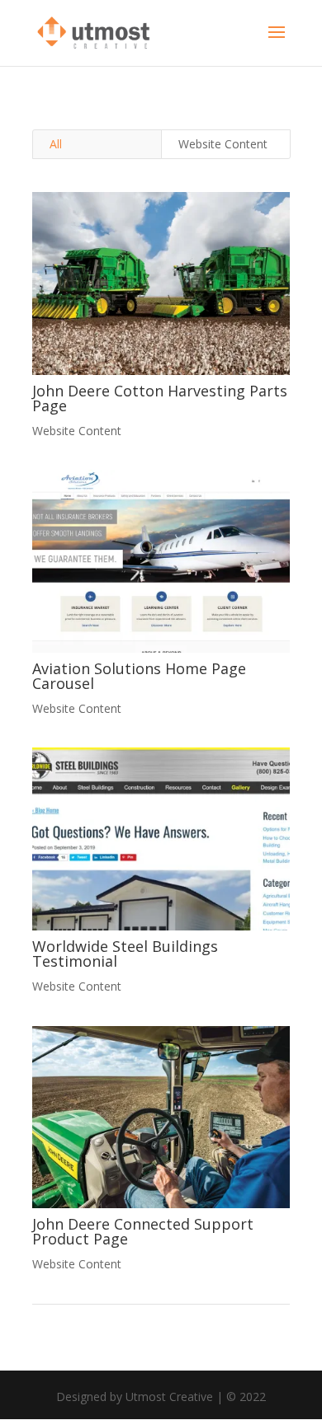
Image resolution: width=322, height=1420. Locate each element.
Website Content (223, 144)
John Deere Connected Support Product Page (142, 1231)
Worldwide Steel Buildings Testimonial (125, 953)
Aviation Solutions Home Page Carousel (139, 675)
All (56, 144)
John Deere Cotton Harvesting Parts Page (159, 398)
